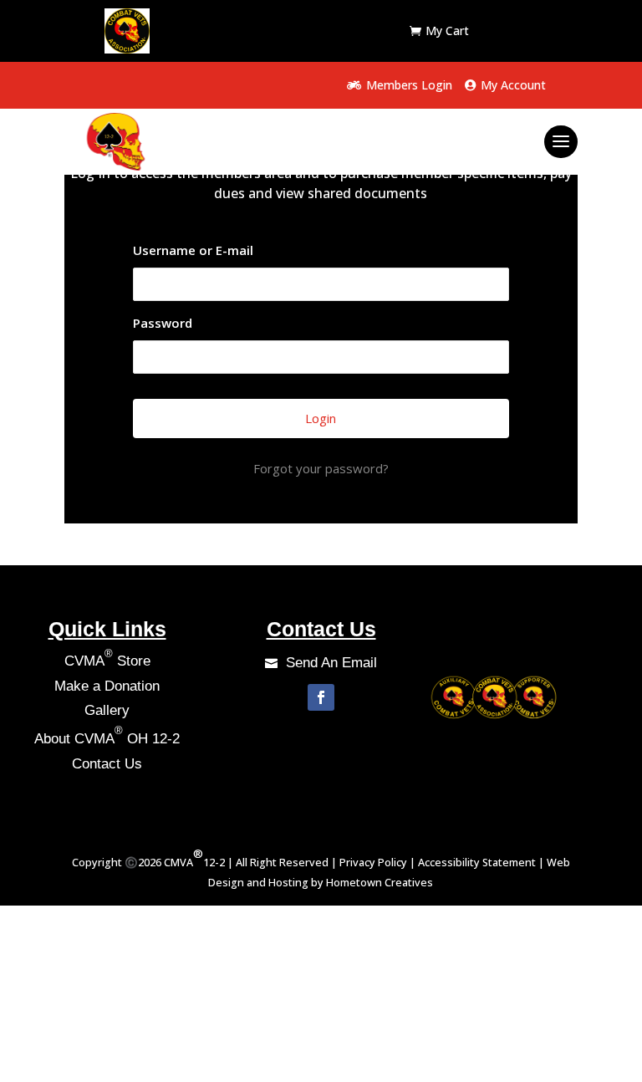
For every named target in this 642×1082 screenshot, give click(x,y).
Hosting (288, 882)
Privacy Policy (372, 862)
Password (162, 322)
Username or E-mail (193, 250)
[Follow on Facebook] (321, 697)
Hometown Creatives (379, 882)
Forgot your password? (321, 468)
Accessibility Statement (477, 862)
